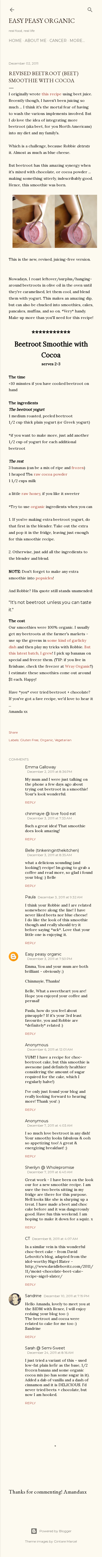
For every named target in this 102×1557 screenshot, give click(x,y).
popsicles (44, 578)
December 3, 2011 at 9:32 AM (60, 897)
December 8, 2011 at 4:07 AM (55, 1239)
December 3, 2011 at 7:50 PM (49, 959)
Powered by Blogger (55, 1531)
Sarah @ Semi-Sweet (45, 1348)
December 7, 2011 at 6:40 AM (49, 1172)
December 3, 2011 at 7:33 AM (49, 818)
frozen (78, 467)
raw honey (30, 493)
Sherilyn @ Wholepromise (49, 1167)
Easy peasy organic (43, 954)
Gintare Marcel (65, 1541)
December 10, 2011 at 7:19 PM (66, 1296)
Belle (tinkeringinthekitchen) (52, 850)
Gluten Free (29, 740)
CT (27, 1238)
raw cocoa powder (50, 474)
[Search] (90, 8)
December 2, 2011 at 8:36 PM (49, 772)
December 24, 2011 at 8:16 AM (50, 1353)
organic (38, 506)
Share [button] (13, 732)
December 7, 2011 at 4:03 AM (49, 1125)
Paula (30, 897)
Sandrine (33, 1295)
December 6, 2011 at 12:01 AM (50, 1049)
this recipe (51, 94)
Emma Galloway (40, 767)
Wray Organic (77, 666)
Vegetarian (63, 740)
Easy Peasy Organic (42, 20)
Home (15, 40)
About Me (36, 40)
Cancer (58, 40)
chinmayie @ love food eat (50, 813)
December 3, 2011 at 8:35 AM (49, 855)
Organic (46, 740)
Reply (30, 802)
